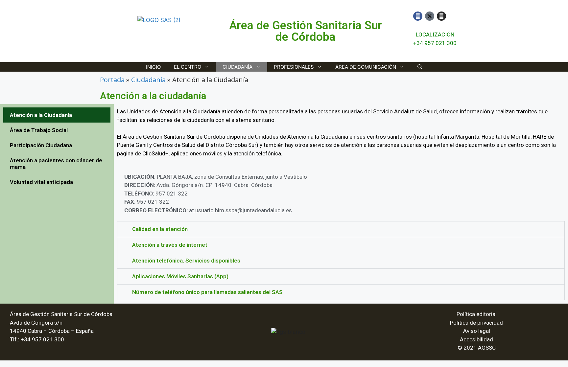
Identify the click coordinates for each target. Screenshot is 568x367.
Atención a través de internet (169, 244)
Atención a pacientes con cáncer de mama (56, 163)
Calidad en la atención (160, 229)
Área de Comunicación (365, 67)
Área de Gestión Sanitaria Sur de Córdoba (305, 31)
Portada (112, 79)
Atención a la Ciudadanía (41, 115)
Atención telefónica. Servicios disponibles (186, 260)
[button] (340, 229)
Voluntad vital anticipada (41, 182)
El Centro (187, 67)
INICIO (153, 67)
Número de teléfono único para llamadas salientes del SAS (207, 292)
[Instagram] (441, 16)
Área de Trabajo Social (39, 130)
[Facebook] (417, 16)
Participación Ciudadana (41, 145)
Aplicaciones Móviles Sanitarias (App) (180, 276)
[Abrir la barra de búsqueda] (420, 67)
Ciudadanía (237, 67)
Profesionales (294, 67)
